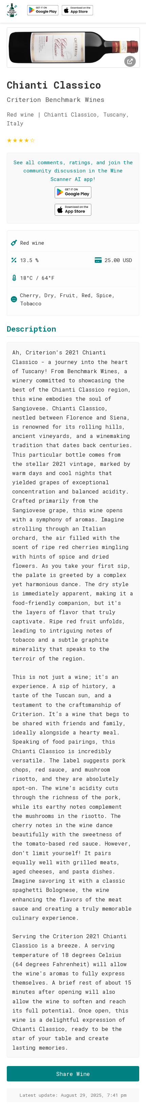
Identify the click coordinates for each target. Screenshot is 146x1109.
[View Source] (130, 61)
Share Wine (73, 1073)
